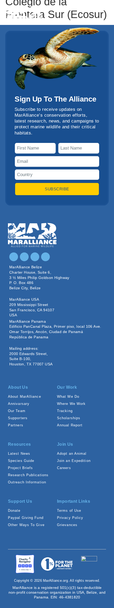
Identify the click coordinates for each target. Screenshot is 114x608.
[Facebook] (24, 256)
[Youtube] (45, 256)
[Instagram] (13, 256)
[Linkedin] (34, 256)
